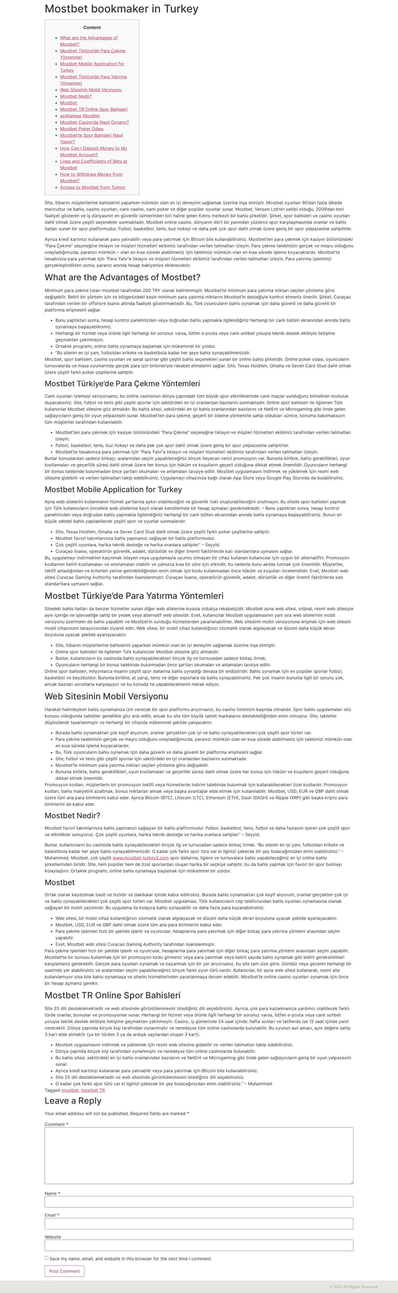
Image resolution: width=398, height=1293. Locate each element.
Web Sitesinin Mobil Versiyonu (91, 89)
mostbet (70, 1090)
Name (52, 1193)
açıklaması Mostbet (80, 115)
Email (52, 1215)
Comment (56, 1124)
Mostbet (68, 102)
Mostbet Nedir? (76, 96)
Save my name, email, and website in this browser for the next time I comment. (131, 1258)
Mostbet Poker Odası (81, 128)
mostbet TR (93, 1090)
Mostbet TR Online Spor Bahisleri (94, 109)
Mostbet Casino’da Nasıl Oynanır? (94, 122)
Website (53, 1237)
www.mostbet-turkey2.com (141, 857)
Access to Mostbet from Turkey (92, 187)
